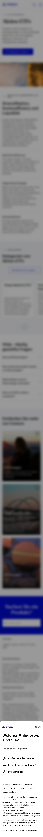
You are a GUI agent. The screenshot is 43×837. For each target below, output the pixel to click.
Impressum (31, 788)
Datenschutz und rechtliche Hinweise (17, 785)
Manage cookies (9, 792)
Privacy (5, 788)
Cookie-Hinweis (17, 788)
